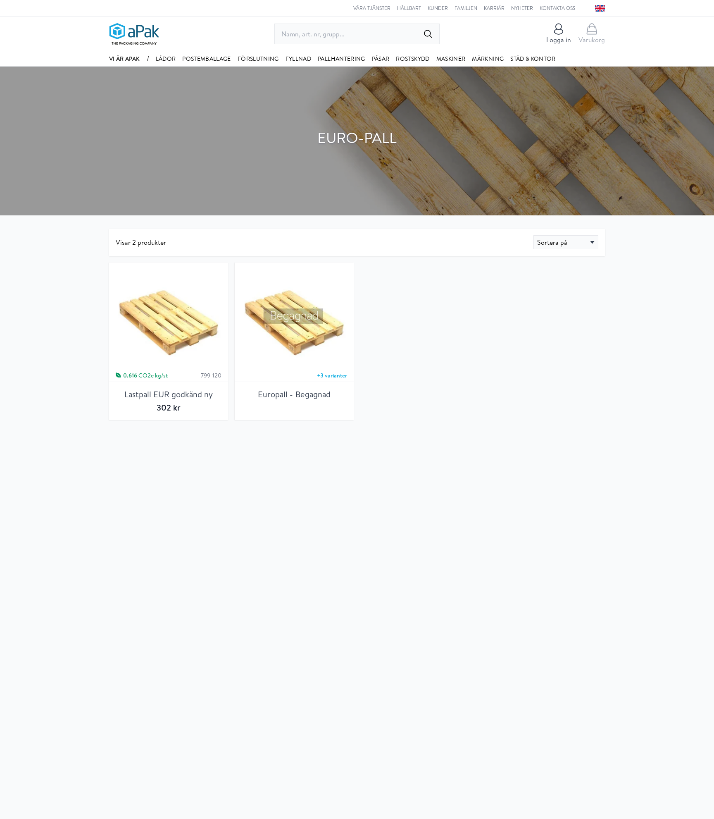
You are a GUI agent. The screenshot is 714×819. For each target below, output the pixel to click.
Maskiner (451, 59)
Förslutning (258, 59)
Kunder (438, 8)
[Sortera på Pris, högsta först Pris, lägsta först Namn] (565, 242)
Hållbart (409, 8)
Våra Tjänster (371, 8)
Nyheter (522, 8)
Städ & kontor (533, 59)
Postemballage (206, 59)
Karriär (494, 8)
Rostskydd (412, 59)
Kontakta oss (557, 8)
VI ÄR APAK (124, 59)
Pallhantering (341, 59)
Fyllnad (298, 59)
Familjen (466, 8)
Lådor (166, 59)
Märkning (488, 59)
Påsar (381, 59)
